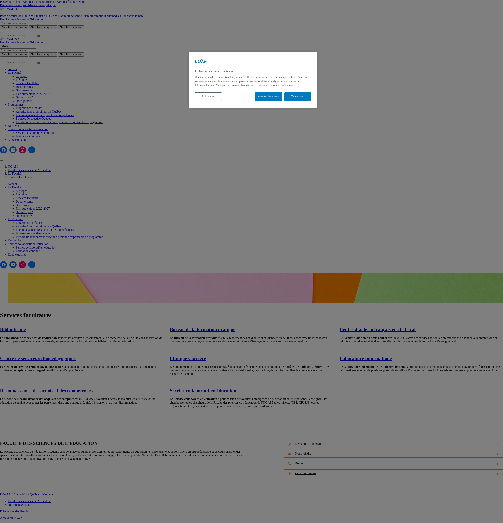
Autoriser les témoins (268, 96)
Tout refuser (297, 96)
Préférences (208, 96)
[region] (253, 79)
